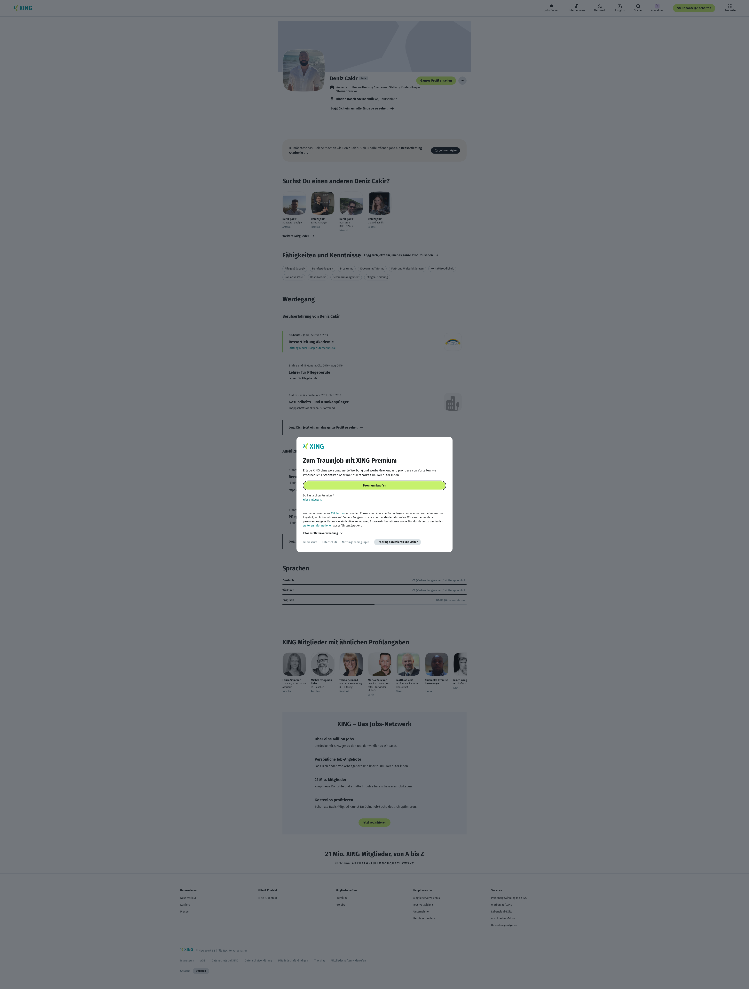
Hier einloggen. (312, 499)
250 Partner (338, 513)
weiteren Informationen (317, 525)
